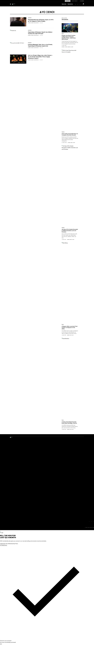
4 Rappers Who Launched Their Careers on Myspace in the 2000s (70, 327)
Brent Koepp (73, 142)
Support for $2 (2, 543)
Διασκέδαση (29, 17)
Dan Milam (71, 429)
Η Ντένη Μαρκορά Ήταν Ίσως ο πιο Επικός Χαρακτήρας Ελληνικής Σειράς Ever (40, 45)
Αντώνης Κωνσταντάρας (35, 35)
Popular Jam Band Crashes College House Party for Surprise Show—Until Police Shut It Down (69, 37)
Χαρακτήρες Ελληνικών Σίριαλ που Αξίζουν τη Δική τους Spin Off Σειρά (40, 32)
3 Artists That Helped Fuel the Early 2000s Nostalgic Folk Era (69, 422)
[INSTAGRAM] (90, 521)
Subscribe (64, 4)
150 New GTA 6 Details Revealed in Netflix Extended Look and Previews (70, 230)
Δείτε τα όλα (64, 17)
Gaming (63, 131)
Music (63, 33)
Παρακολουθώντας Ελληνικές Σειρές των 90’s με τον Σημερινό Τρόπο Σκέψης (41, 20)
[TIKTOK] (92, 521)
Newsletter (70, 4)
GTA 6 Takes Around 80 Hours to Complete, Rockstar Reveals (70, 134)
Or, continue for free (3, 545)
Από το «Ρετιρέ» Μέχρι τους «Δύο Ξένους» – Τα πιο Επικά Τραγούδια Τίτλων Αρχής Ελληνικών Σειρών (40, 57)
